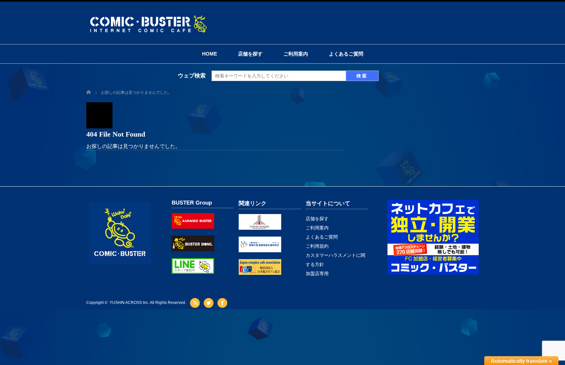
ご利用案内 (295, 54)
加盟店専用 (317, 273)
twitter (209, 303)
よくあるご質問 (346, 54)
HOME (209, 54)
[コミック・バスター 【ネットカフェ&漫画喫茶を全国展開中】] (148, 16)
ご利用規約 (317, 246)
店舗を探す (250, 54)
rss (195, 303)
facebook (223, 303)
